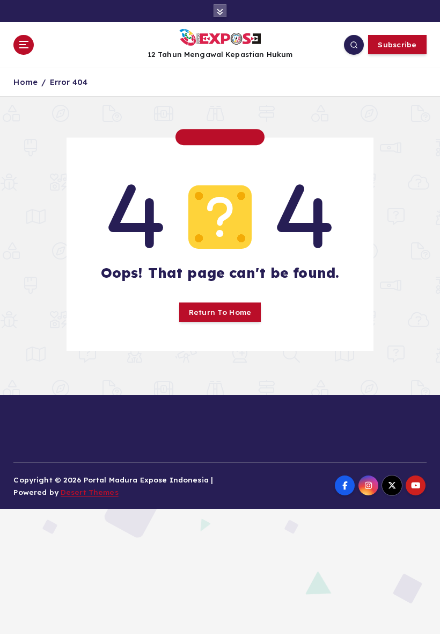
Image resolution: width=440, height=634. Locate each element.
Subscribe (397, 44)
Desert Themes (90, 491)
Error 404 (68, 82)
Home (25, 82)
